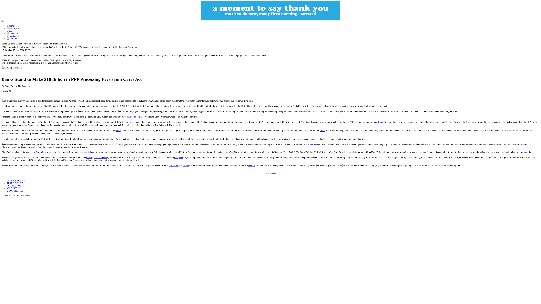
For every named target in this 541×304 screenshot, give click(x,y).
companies (174, 165)
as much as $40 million (36, 152)
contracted (144, 139)
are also (311, 144)
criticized (379, 122)
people (186, 165)
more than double (129, 117)
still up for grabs (259, 106)
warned (524, 144)
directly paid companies (96, 157)
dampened (178, 157)
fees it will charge (87, 152)
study (118, 130)
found (322, 130)
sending (251, 165)
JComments (270, 173)
